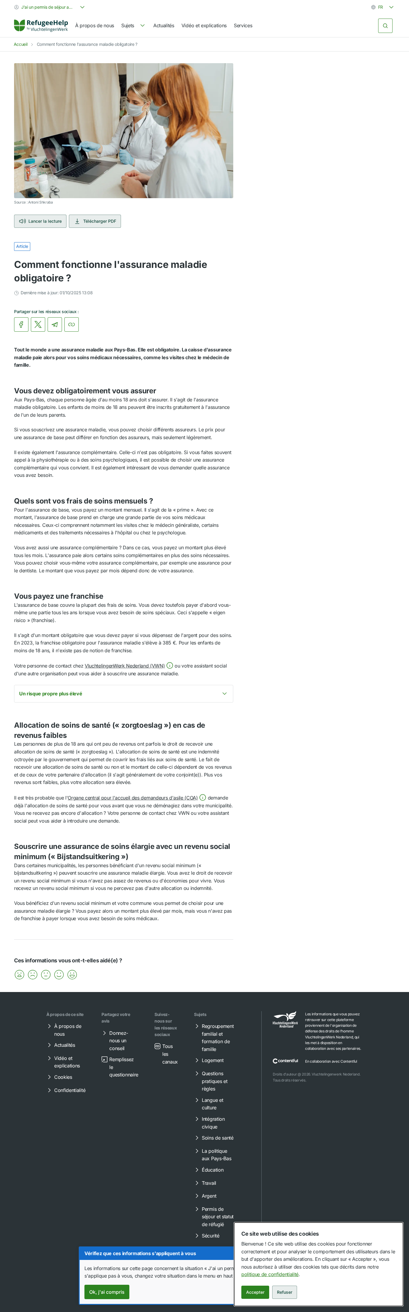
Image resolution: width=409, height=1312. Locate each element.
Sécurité (210, 1236)
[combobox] (50, 7)
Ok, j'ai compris (107, 1292)
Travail (209, 1183)
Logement (212, 1060)
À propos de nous (94, 25)
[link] (41, 25)
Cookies (63, 1077)
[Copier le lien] (71, 324)
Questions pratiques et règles (214, 1081)
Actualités (163, 25)
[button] (129, 666)
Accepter (255, 1292)
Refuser (284, 1292)
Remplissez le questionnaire (123, 1067)
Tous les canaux (170, 1053)
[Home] (41, 25)
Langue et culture (212, 1104)
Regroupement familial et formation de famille (218, 1037)
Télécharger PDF (99, 221)
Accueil (21, 44)
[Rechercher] (385, 26)
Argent (209, 1196)
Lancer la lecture (45, 221)
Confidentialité (69, 1090)
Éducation (212, 1170)
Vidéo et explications (204, 25)
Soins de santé (218, 1138)
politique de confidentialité (270, 1274)
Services (243, 25)
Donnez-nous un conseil (118, 1040)
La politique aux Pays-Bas (216, 1155)
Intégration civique (213, 1123)
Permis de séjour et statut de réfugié (218, 1216)
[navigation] (133, 26)
